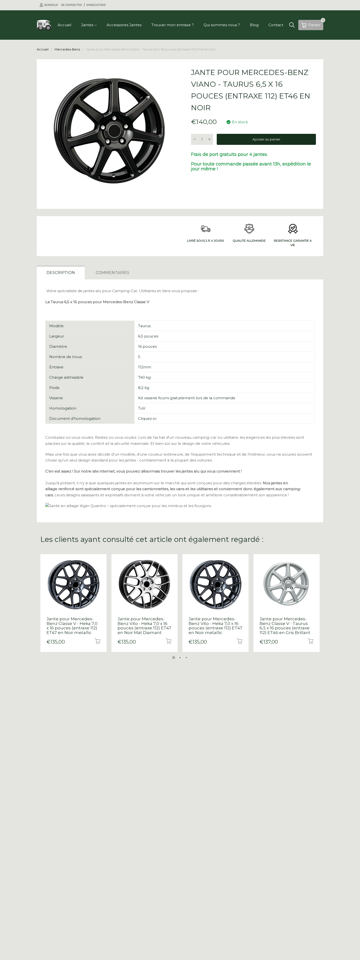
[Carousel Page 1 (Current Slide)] (173, 657)
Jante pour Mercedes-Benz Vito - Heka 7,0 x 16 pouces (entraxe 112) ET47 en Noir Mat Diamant (144, 625)
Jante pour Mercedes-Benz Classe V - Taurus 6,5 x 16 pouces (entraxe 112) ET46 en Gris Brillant (285, 625)
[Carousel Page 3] (186, 657)
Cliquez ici (147, 418)
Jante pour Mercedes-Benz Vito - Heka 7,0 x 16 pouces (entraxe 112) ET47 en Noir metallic (215, 625)
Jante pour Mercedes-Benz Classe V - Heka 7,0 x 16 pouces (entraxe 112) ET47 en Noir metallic (72, 625)
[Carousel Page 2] (180, 657)
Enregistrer (96, 5)
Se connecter (72, 5)
